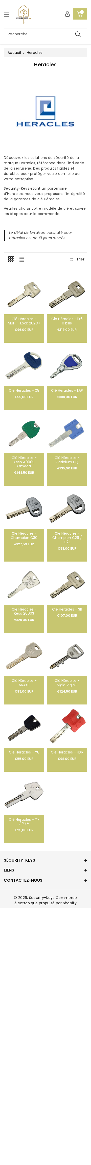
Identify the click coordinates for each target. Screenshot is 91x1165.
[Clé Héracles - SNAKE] (24, 655)
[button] (9, 14)
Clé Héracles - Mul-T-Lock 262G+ (24, 321)
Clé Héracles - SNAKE (24, 682)
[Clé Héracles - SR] (67, 584)
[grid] (11, 259)
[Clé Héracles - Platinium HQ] (67, 433)
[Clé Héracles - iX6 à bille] (67, 294)
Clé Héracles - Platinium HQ (67, 460)
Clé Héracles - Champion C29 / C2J (67, 538)
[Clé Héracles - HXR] (67, 727)
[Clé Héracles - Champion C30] (24, 508)
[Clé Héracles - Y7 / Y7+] (24, 794)
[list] (21, 259)
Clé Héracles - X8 (24, 390)
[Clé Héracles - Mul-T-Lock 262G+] (24, 294)
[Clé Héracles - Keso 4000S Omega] (24, 433)
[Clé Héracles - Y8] (24, 727)
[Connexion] (67, 14)
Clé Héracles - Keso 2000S (24, 611)
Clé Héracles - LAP (67, 390)
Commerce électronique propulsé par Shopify (45, 900)
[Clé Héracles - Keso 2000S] (24, 584)
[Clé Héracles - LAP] (67, 365)
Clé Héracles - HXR (67, 752)
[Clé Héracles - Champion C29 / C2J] (67, 508)
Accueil (14, 52)
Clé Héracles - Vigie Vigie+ (67, 682)
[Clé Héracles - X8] (24, 365)
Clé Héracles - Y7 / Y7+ (24, 821)
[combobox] (45, 34)
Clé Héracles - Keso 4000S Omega (24, 462)
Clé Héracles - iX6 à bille (67, 321)
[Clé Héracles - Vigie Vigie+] (67, 655)
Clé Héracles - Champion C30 (24, 535)
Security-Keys (42, 897)
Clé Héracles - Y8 (24, 752)
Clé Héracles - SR (67, 609)
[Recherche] (78, 34)
